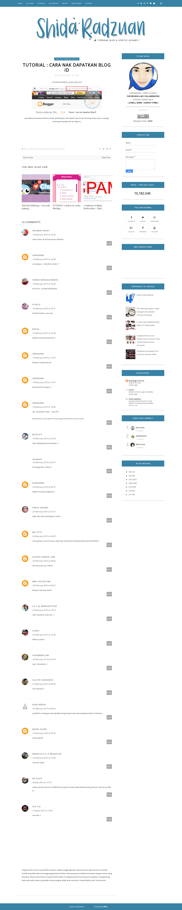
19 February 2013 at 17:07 (43, 357)
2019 (130, 487)
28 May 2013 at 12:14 (41, 782)
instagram (154, 221)
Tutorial (41, 3)
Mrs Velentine (41, 581)
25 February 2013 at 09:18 (43, 733)
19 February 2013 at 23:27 (43, 462)
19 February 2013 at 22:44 (43, 438)
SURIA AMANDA (135, 399)
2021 (130, 479)
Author (29, 3)
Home (20, 3)
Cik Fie (36, 807)
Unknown (38, 255)
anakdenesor (141, 436)
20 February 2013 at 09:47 (43, 585)
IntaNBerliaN (40, 655)
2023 (130, 472)
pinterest (142, 232)
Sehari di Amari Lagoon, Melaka (141, 392)
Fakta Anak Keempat (145, 295)
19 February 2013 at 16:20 (43, 234)
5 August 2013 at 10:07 (42, 810)
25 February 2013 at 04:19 (43, 708)
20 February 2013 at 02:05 (43, 536)
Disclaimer (76, 3)
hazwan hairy (41, 231)
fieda (35, 631)
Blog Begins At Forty (136, 380)
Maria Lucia (140, 444)
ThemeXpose (89, 906)
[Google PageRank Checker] (143, 118)
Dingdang (38, 483)
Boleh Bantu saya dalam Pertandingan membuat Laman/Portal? (58, 418)
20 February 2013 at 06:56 (43, 561)
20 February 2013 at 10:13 (43, 610)
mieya (35, 329)
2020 (130, 483)
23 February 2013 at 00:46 (43, 684)
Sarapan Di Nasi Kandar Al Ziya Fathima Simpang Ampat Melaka (141, 402)
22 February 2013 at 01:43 (43, 659)
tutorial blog (58, 149)
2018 (130, 491)
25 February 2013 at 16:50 (43, 758)
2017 (130, 494)
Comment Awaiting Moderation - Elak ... (94, 207)
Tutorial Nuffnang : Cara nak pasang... (36, 207)
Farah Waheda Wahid (45, 280)
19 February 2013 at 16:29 (43, 284)
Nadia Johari (40, 508)
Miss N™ (37, 435)
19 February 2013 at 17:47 (43, 382)
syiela (36, 304)
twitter (143, 221)
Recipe (65, 3)
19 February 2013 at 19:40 (43, 407)
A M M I (131, 390)
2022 (130, 475)
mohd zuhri (39, 729)
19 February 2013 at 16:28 (43, 259)
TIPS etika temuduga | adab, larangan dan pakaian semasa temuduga (148, 311)
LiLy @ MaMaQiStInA (44, 606)
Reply (109, 243)
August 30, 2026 (135, 383)
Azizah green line (43, 557)
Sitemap (88, 3)
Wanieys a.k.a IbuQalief (47, 754)
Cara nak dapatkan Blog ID (66, 59)
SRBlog (110, 906)
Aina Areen (39, 705)
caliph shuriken (42, 680)
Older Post (106, 157)
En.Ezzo (37, 778)
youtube (154, 232)
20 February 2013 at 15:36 (43, 634)
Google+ (131, 232)
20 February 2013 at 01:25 (43, 511)
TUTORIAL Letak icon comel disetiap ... (66, 207)
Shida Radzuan (64, 75)
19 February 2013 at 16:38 (43, 333)
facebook (131, 221)
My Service (53, 3)
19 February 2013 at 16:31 (43, 308)
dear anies (140, 427)
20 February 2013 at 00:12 (43, 487)
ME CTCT (37, 532)
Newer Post (28, 157)
